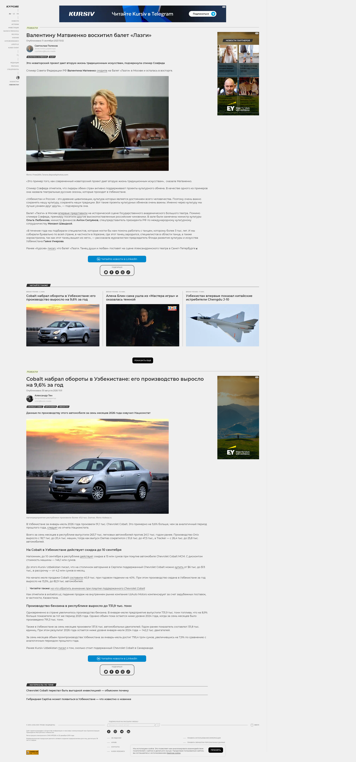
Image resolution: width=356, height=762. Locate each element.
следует (52, 527)
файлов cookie (174, 753)
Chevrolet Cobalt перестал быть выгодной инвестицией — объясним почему (77, 690)
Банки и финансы (11, 31)
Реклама (15, 66)
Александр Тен (43, 395)
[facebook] (108, 731)
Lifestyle (15, 44)
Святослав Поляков (46, 45)
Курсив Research (12, 41)
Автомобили (50, 407)
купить (179, 567)
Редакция (14, 63)
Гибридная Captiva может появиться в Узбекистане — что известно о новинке (78, 699)
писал (51, 248)
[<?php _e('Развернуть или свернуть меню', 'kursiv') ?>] (18, 78)
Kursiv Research (118, 751)
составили (76, 577)
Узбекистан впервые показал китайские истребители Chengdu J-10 (219, 297)
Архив (113, 742)
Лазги (52, 57)
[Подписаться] (157, 725)
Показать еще (142, 360)
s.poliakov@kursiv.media (45, 51)
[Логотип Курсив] (12, 7)
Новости (15, 21)
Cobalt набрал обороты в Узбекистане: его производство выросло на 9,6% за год (61, 297)
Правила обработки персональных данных (206, 742)
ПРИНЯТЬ (216, 750)
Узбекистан (14, 85)
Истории (15, 24)
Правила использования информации (204, 738)
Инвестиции (13, 28)
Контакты (115, 747)
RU (10, 14)
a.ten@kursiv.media (43, 401)
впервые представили (72, 213)
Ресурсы (15, 34)
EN (18, 14)
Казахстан (14, 82)
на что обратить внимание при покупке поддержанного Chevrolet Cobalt (97, 588)
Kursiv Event (13, 48)
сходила (102, 70)
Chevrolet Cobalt (35, 407)
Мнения (15, 38)
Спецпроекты (13, 69)
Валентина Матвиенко (37, 57)
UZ (14, 14)
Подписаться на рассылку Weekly (123, 722)
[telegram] (121, 731)
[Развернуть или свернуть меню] (18, 55)
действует (86, 556)
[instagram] (115, 731)
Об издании (116, 738)
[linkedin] (128, 731)
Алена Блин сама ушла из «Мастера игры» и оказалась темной (142, 297)
